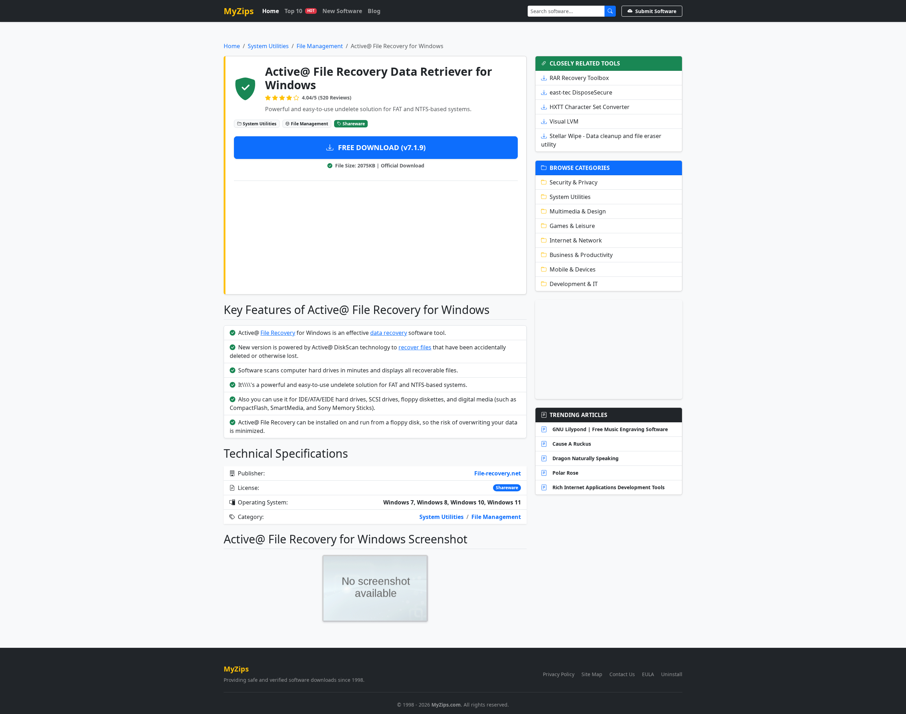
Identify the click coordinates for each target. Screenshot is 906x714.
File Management (320, 46)
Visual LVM (564, 121)
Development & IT (574, 284)
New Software (342, 11)
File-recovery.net (497, 473)
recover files (414, 347)
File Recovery (277, 333)
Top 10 (300, 11)
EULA (648, 674)
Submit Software (655, 11)
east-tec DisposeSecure (581, 92)
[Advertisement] (376, 236)
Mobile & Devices (573, 269)
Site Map (591, 674)
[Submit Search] (610, 11)
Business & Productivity (581, 255)
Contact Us (622, 674)
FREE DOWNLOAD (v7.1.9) (381, 147)
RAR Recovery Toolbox (579, 78)
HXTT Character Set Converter (590, 107)
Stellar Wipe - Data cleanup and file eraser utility (601, 140)
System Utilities (268, 46)
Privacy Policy (558, 674)
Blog (374, 11)
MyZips (239, 11)
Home (270, 11)
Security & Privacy (573, 182)
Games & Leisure (572, 226)
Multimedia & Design (578, 211)
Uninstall (671, 674)
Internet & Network (576, 240)
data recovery (388, 333)
